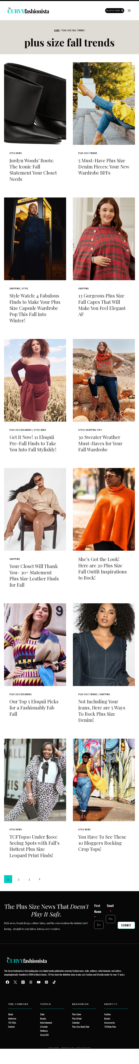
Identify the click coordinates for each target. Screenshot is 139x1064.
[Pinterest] (46, 982)
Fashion (107, 1014)
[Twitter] (15, 982)
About (10, 1014)
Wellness (44, 1030)
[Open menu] (129, 10)
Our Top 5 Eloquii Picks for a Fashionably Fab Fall (33, 707)
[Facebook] (7, 982)
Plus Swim (76, 1014)
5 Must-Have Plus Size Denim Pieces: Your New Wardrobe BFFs (103, 166)
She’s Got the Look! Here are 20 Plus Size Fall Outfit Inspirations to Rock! (102, 568)
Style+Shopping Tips (90, 429)
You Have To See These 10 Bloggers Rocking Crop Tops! (102, 843)
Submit (126, 925)
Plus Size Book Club (80, 1026)
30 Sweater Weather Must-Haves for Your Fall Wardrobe (100, 443)
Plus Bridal (77, 1018)
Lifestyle (44, 1026)
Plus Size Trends (87, 153)
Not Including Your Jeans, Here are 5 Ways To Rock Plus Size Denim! (101, 710)
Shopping (14, 288)
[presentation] (35, 103)
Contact (11, 1026)
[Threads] (30, 982)
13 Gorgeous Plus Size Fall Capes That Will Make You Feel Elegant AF (102, 304)
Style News (15, 153)
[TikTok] (54, 982)
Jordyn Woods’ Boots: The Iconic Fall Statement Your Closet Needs (33, 169)
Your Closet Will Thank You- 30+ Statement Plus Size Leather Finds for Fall (34, 575)
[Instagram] (23, 982)
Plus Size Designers (20, 429)
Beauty (43, 1018)
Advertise (12, 1018)
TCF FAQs (12, 1022)
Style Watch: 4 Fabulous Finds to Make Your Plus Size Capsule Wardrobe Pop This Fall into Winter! (34, 307)
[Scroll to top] (8, 1053)
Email (110, 905)
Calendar (76, 1022)
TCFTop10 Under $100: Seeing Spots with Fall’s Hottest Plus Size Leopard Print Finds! (34, 846)
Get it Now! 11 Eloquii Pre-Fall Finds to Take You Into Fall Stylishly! (32, 443)
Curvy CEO (44, 1034)
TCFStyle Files (110, 1026)
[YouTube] (38, 982)
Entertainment (46, 1022)
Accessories (109, 1022)
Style (25, 288)
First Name (97, 908)
